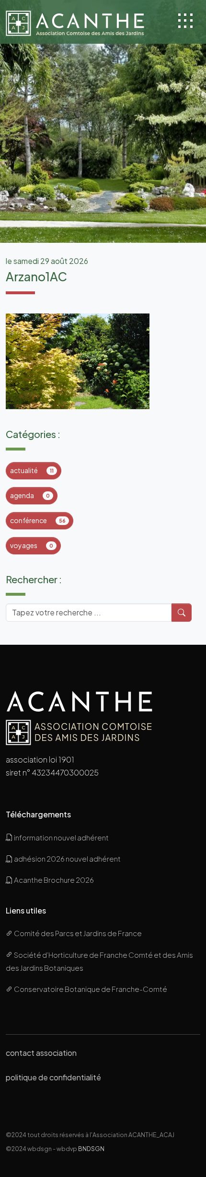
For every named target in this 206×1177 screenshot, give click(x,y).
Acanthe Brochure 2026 (53, 879)
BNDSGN (91, 1148)
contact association (41, 1053)
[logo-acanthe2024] (83, 22)
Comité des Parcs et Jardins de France (77, 933)
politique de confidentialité (53, 1077)
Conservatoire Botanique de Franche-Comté (90, 988)
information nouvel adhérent (61, 837)
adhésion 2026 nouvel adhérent (67, 858)
